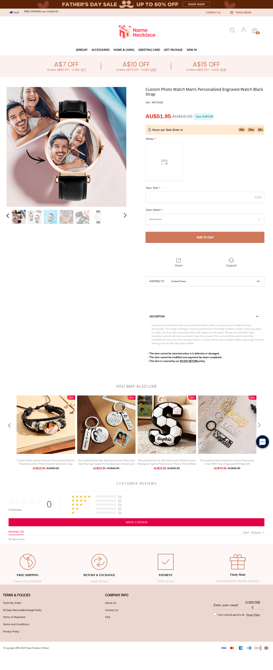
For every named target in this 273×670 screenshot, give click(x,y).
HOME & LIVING (124, 50)
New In (192, 50)
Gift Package (173, 50)
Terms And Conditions (16, 624)
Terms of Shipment (14, 617)
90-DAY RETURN (189, 361)
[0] (254, 30)
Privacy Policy (11, 631)
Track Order (243, 12)
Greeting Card (149, 50)
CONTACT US (213, 12)
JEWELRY (82, 50)
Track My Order (12, 603)
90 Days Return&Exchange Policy (22, 610)
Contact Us (111, 610)
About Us (110, 603)
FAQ (107, 617)
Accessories (101, 50)
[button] (15, 146)
